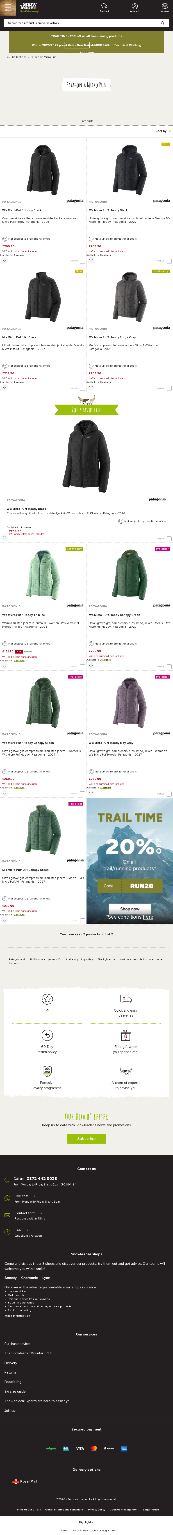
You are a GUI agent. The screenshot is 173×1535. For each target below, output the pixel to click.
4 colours (19, 255)
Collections (19, 57)
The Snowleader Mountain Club (28, 1353)
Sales (64, 1530)
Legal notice (151, 1509)
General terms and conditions (64, 1509)
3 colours (105, 255)
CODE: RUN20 (76, 45)
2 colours (19, 382)
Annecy (11, 1278)
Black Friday (80, 1530)
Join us (10, 1410)
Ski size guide (15, 1391)
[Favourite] (4, 260)
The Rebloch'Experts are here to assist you (38, 1401)
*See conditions (129, 917)
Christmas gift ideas (104, 1530)
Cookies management (124, 1509)
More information (17, 1315)
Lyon (46, 1278)
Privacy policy (96, 1509)
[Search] (166, 20)
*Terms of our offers (27, 1509)
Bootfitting (13, 1382)
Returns (10, 1372)
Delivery (11, 1363)
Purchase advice (17, 1344)
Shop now (87, 52)
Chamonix (29, 1278)
